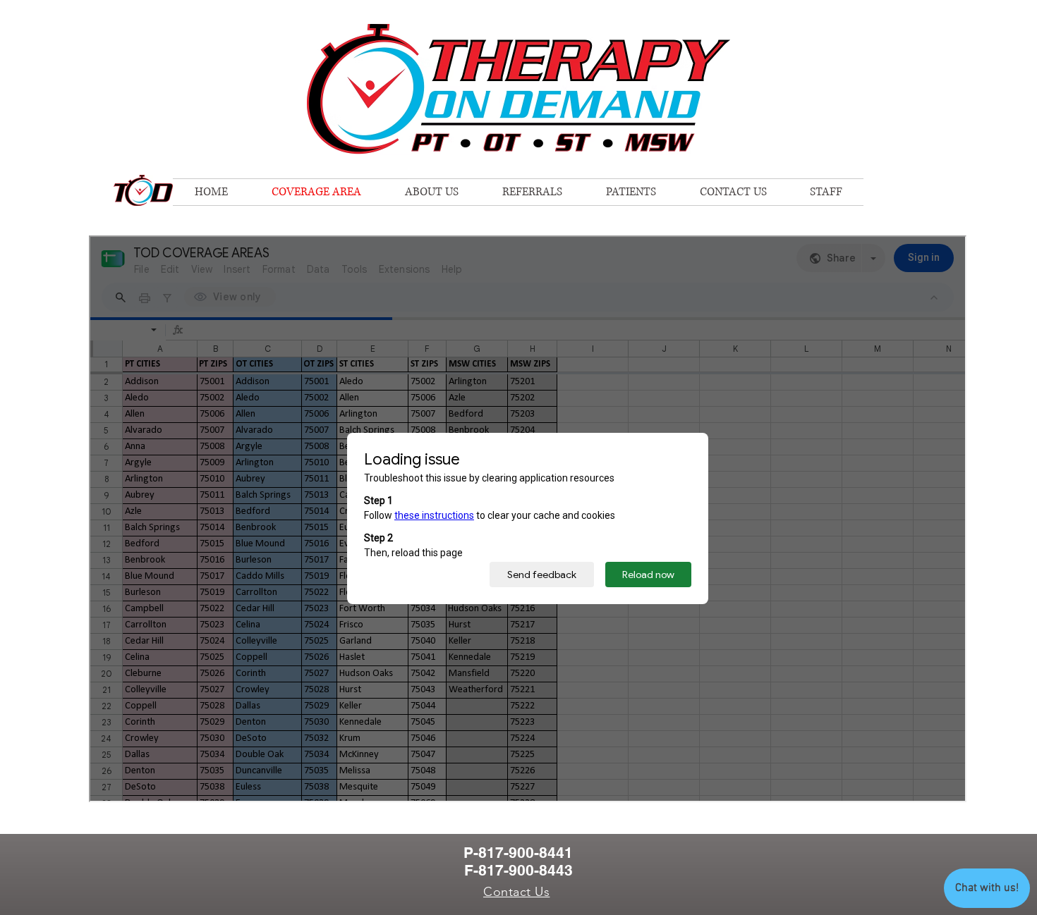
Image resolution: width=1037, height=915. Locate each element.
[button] (825, 192)
